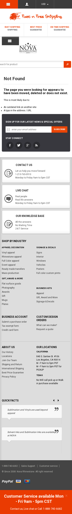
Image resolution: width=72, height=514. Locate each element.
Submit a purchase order (14, 322)
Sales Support (28, 466)
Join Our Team (9, 360)
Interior (40, 256)
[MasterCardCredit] (28, 481)
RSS (36, 145)
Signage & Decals (45, 301)
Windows (41, 261)
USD (43, 4)
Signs (39, 252)
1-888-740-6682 (10, 466)
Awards (6, 292)
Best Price (36, 28)
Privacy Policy (9, 376)
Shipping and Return (12, 364)
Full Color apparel (10, 261)
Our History (7, 352)
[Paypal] (8, 481)
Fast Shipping (12, 28)
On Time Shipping (59, 28)
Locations (7, 356)
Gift (3, 296)
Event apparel (9, 265)
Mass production (10, 273)
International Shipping (13, 368)
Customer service (48, 466)
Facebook (9, 145)
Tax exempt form (10, 326)
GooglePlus (27, 145)
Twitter (18, 145)
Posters (40, 269)
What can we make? (46, 325)
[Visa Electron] (19, 481)
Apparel (40, 293)
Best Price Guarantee (13, 372)
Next (59, 401)
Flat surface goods (11, 283)
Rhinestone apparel (12, 256)
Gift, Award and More (47, 297)
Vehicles (40, 265)
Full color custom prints (48, 273)
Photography (8, 287)
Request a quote (44, 329)
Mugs (5, 300)
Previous (52, 401)
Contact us (16, 508)
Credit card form (10, 330)
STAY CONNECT (14, 138)
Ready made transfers (13, 269)
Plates (5, 304)
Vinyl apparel (8, 252)
